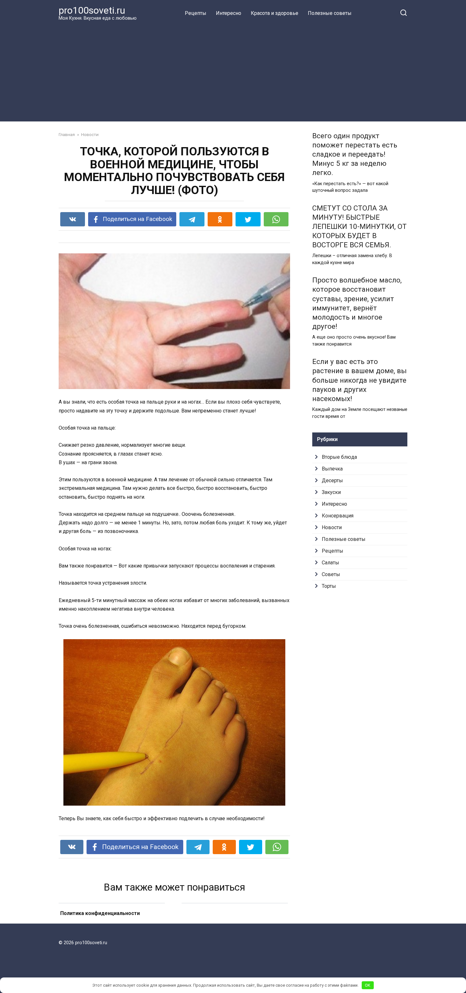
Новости (332, 527)
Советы (331, 574)
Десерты (332, 480)
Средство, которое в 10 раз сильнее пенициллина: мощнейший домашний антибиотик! (112, 921)
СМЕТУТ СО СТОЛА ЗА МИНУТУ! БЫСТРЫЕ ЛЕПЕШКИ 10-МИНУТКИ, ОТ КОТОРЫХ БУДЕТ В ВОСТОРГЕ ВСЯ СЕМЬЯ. (359, 226)
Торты (329, 586)
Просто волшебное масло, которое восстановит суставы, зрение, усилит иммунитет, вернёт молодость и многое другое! (357, 303)
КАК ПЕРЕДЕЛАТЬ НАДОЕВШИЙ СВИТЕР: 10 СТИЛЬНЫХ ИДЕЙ (234, 921)
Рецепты (195, 13)
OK (367, 985)
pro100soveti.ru (92, 10)
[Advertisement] (233, 71)
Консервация (337, 516)
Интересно (228, 13)
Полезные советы (330, 13)
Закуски (331, 492)
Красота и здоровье (274, 13)
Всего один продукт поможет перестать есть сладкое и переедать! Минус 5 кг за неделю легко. (354, 154)
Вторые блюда (339, 457)
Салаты (330, 563)
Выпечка (332, 469)
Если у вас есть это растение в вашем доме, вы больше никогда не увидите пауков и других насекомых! (359, 380)
